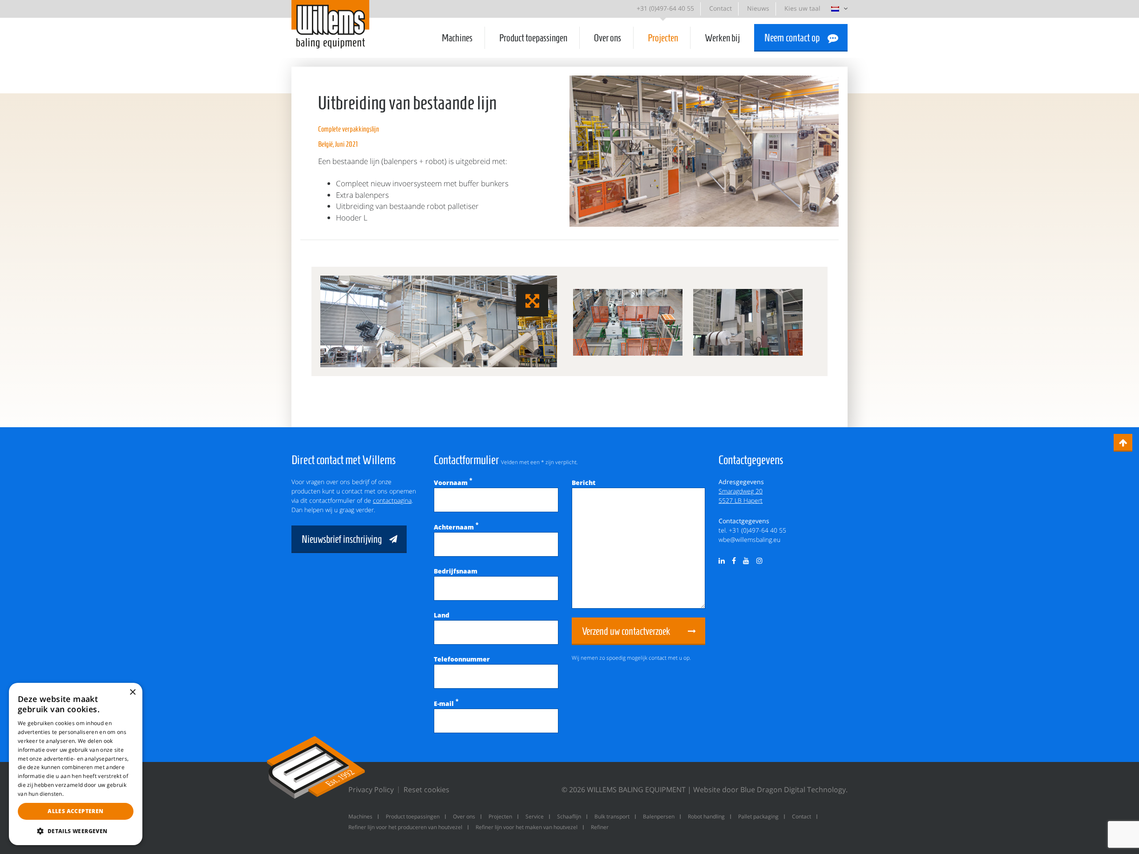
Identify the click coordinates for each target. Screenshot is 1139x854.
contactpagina (392, 500)
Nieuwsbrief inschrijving (342, 539)
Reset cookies (426, 789)
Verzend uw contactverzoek (626, 631)
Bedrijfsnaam (455, 571)
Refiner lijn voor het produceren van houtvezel (405, 827)
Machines (457, 38)
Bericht (583, 482)
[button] (75, 831)
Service (534, 816)
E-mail (446, 703)
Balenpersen (659, 816)
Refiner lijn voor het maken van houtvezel (527, 827)
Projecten (663, 38)
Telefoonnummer (462, 659)
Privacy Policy (371, 789)
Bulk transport (612, 816)
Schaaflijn (569, 816)
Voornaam (453, 482)
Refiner (600, 827)
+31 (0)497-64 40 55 (665, 8)
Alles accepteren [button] (75, 811)
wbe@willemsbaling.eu (749, 539)
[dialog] (75, 764)
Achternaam (456, 527)
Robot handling (706, 816)
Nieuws (758, 8)
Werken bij (722, 38)
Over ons (607, 38)
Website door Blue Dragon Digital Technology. (770, 789)
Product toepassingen (533, 38)
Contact (720, 8)
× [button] (132, 692)
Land (441, 615)
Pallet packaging (758, 816)
